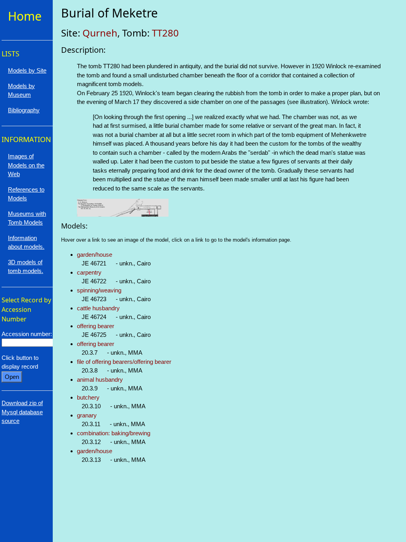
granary (87, 415)
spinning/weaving (99, 290)
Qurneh (99, 32)
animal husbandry (100, 379)
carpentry (89, 272)
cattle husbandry (98, 308)
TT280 (165, 32)
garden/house (94, 254)
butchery (88, 397)
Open (12, 376)
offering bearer (95, 326)
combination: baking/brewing (113, 433)
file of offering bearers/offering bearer (124, 361)
